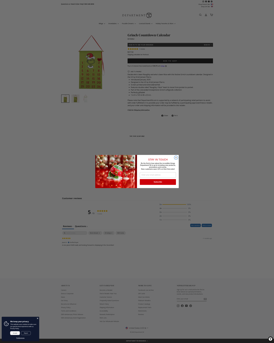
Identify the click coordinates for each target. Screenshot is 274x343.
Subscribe (158, 182)
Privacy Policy (14, 328)
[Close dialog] (176, 158)
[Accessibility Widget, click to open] (270, 339)
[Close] (37, 318)
